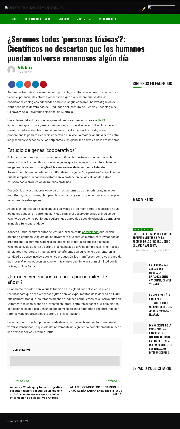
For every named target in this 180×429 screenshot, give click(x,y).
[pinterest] (43, 84)
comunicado (90, 232)
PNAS (101, 120)
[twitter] (20, 84)
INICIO (14, 19)
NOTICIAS (64, 19)
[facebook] (12, 84)
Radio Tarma (25, 67)
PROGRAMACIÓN (107, 19)
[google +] (28, 84)
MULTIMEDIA (84, 19)
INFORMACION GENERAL (38, 19)
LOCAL (137, 229)
